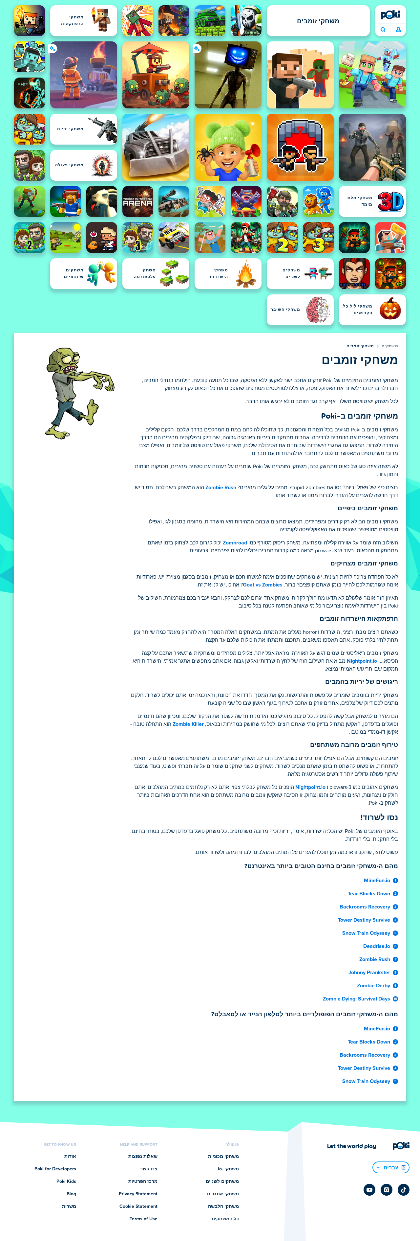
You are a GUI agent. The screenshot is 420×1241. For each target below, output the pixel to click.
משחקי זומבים (360, 346)
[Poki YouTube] (369, 1190)
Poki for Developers (55, 1169)
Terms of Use (144, 1219)
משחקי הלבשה (223, 1206)
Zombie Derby (373, 985)
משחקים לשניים (222, 1181)
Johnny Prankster (369, 972)
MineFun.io (377, 880)
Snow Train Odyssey (366, 933)
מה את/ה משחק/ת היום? (382, 30)
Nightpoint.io (362, 661)
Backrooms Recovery (365, 906)
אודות (70, 1156)
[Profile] (398, 30)
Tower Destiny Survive (364, 920)
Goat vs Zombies (263, 584)
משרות (69, 1206)
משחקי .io (228, 1169)
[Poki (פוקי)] (390, 14)
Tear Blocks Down (369, 893)
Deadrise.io (376, 946)
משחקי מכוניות (223, 1156)
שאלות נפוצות (143, 1156)
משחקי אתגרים (223, 1194)
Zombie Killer (188, 724)
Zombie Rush (220, 487)
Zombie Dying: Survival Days (356, 998)
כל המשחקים (225, 1219)
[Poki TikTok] (404, 1190)
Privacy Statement (138, 1194)
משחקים (390, 346)
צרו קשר (149, 1169)
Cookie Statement (138, 1206)
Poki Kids (66, 1181)
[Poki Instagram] (386, 1190)
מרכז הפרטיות (143, 1181)
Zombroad (235, 542)
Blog (71, 1194)
